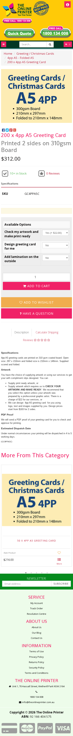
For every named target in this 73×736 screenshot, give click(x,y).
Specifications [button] (9, 183)
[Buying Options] (59, 561)
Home (8, 53)
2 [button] (31, 573)
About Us (36, 627)
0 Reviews (53, 173)
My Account (36, 603)
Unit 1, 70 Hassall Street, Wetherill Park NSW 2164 (38, 686)
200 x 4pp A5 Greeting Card (26, 62)
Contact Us (36, 638)
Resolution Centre (36, 613)
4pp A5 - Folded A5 (20, 58)
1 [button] (26, 573)
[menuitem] (4, 130)
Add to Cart (38, 286)
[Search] (50, 44)
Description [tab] (21, 332)
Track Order (36, 608)
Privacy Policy (36, 656)
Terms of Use (36, 651)
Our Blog (36, 632)
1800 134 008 (36, 696)
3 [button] (36, 573)
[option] (36, 96)
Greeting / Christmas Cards (35, 53)
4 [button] (42, 573)
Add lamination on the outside (21, 259)
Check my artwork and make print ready (21, 234)
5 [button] (47, 573)
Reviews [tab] (28, 340)
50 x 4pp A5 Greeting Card (36, 540)
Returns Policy (36, 662)
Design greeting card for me (20, 246)
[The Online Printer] (17, 13)
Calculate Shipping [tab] (47, 332)
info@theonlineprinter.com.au (38, 702)
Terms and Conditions (36, 672)
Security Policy (36, 667)
